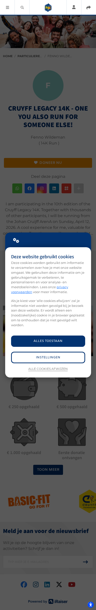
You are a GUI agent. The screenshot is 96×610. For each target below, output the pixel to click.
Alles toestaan (48, 341)
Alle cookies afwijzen (48, 369)
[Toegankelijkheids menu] (91, 605)
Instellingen (48, 357)
